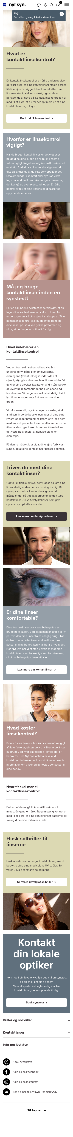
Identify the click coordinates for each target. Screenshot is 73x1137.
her (53, 17)
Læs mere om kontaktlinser (35, 669)
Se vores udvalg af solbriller (35, 882)
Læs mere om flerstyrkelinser (35, 516)
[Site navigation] (66, 5)
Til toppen (35, 1110)
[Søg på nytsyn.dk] (51, 5)
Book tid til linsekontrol (35, 118)
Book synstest (35, 1002)
